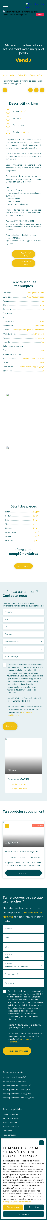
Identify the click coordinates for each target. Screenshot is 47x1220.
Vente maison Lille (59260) (14, 1077)
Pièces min (9, 983)
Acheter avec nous (11, 1126)
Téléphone (9, 634)
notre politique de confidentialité (17, 1202)
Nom (7, 619)
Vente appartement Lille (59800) (17, 1089)
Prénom (8, 612)
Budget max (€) (11, 974)
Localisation (8, 963)
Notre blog (7, 1131)
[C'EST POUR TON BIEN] (35, 5)
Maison (13, 75)
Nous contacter (9, 1135)
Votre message (11, 656)
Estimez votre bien (11, 1114)
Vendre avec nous (11, 1118)
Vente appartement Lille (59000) (17, 1085)
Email (7, 627)
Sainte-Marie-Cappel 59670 (30, 75)
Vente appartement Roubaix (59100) (18, 1098)
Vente (5, 75)
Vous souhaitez (9, 647)
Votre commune (12, 641)
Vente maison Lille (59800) (14, 1081)
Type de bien (9, 954)
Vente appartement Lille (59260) (17, 1094)
